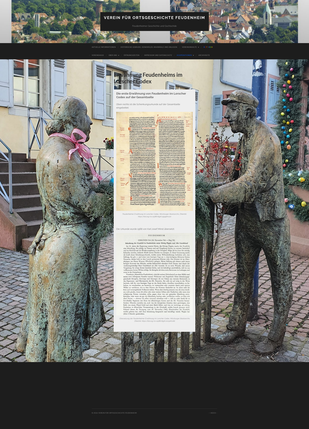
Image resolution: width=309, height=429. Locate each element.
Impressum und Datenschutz (158, 55)
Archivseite (204, 55)
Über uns (113, 55)
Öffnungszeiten (131, 55)
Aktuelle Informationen (104, 47)
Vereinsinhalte (189, 47)
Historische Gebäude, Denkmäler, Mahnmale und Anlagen (149, 47)
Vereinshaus (98, 55)
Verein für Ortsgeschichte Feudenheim (154, 17)
